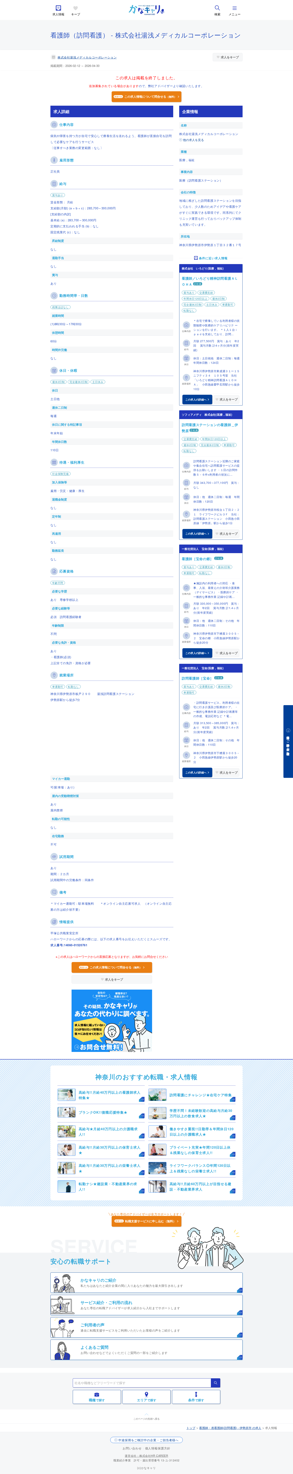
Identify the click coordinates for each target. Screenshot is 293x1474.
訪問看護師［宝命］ (197, 678)
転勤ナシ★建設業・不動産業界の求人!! (108, 1186)
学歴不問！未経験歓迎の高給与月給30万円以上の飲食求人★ (201, 1113)
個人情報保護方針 (157, 1448)
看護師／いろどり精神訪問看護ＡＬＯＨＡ (210, 281)
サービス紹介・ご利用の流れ (106, 1302)
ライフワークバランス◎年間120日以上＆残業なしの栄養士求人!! (200, 1168)
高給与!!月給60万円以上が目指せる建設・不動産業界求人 (201, 1186)
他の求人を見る (193, 140)
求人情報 (58, 14)
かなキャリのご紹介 (98, 1280)
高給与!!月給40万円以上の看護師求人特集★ (110, 1095)
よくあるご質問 (94, 1347)
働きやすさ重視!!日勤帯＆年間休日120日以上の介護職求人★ (202, 1131)
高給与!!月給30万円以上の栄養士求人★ (110, 1168)
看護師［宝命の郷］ (197, 558)
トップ (190, 1428)
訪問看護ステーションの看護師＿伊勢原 (210, 427)
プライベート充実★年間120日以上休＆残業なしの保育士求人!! (200, 1150)
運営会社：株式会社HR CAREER (146, 1456)
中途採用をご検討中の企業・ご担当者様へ (148, 1440)
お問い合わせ (132, 1448)
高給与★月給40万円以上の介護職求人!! (108, 1131)
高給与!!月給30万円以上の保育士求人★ (110, 1150)
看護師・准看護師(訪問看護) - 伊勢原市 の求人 (230, 1428)
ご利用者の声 (92, 1325)
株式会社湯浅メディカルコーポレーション (87, 57)
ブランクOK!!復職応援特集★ (103, 1112)
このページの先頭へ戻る (146, 1418)
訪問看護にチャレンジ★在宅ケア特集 (201, 1094)
